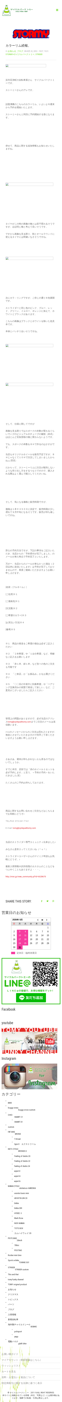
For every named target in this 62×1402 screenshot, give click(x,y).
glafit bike (22, 1343)
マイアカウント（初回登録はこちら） (22, 1360)
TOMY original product (17, 1284)
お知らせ (12, 51)
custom (11, 1127)
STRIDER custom (22, 1269)
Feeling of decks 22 (22, 1161)
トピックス (13, 1299)
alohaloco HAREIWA (27, 1188)
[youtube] (29, 1040)
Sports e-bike (13, 1260)
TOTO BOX (18, 1228)
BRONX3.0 (22, 1151)
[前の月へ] (37, 920)
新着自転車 (13, 1319)
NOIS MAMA (19, 1223)
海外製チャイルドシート (19, 1324)
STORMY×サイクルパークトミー (20, 54)
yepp (16, 1336)
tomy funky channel (16, 1279)
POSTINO (18, 1250)
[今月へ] (42, 920)
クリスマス (13, 1294)
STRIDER (38, 54)
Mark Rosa (18, 1218)
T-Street (17, 1139)
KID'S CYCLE (13, 1149)
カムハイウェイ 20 (22, 1233)
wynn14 (17, 1176)
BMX (10, 1103)
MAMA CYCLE (13, 1186)
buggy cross (13, 1108)
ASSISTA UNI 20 (20, 1198)
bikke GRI (18, 1208)
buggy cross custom (26, 1110)
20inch (19, 1240)
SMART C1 (18, 1117)
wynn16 (17, 1181)
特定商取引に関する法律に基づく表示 (22, 1383)
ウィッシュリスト (11, 1365)
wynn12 (17, 1171)
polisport (18, 1331)
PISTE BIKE (12, 1238)
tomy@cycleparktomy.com (19, 721)
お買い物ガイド (10, 1354)
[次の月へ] (48, 920)
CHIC (10, 1115)
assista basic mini (21, 1193)
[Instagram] (29, 1076)
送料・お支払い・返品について (18, 1377)
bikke (16, 1203)
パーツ (11, 1304)
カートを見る (9, 1371)
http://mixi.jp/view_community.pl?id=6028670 (26, 876)
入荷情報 (12, 1314)
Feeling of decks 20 (22, 1156)
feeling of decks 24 (22, 1166)
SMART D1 (18, 1122)
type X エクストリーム (25, 1144)
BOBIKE (34, 1326)
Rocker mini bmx (14, 1255)
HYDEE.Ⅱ (18, 1213)
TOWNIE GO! (24, 1262)
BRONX (18, 1134)
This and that (13, 1274)
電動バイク (13, 1341)
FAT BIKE (11, 1132)
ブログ (20, 51)
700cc (16, 1245)
